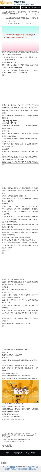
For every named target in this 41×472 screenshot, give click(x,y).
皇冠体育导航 (9, 469)
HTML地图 (34, 467)
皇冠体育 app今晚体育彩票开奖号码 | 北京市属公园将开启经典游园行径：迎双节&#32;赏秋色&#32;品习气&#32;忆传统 (20, 435)
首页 (5, 7)
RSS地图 (28, 467)
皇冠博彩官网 (26, 7)
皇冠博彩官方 (36, 7)
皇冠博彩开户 (16, 7)
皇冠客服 (28, 469)
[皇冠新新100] (6, 3)
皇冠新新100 (12, 12)
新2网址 (33, 469)
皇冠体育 (16, 469)
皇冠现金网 (22, 469)
